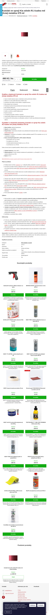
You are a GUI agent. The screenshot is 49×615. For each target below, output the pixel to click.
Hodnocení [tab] (24, 90)
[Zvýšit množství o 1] (20, 79)
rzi (21, 164)
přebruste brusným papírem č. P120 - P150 (37, 175)
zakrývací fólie (30, 178)
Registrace (43, 0)
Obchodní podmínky (22, 597)
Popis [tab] (12, 90)
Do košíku (34, 79)
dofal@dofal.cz (8, 590)
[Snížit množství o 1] (16, 79)
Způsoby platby (21, 594)
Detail (13, 577)
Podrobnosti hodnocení (22, 15)
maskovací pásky (39, 178)
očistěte (21, 192)
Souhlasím (40, 605)
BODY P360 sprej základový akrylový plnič (18, 180)
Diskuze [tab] (36, 90)
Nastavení (8, 611)
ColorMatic (34, 15)
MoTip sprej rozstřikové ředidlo (27, 205)
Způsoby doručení (11, 0)
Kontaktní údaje (21, 596)
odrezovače (43, 164)
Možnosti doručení (6, 72)
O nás (3, 0)
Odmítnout (32, 605)
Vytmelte (6, 175)
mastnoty (18, 164)
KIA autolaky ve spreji (26, 242)
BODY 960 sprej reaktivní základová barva (26, 168)
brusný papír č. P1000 (22, 185)
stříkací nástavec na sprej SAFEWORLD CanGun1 (25, 210)
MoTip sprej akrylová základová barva (37, 166)
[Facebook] (3, 597)
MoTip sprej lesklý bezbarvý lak (39, 221)
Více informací (14, 608)
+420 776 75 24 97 (9, 593)
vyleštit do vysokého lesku (10, 230)
